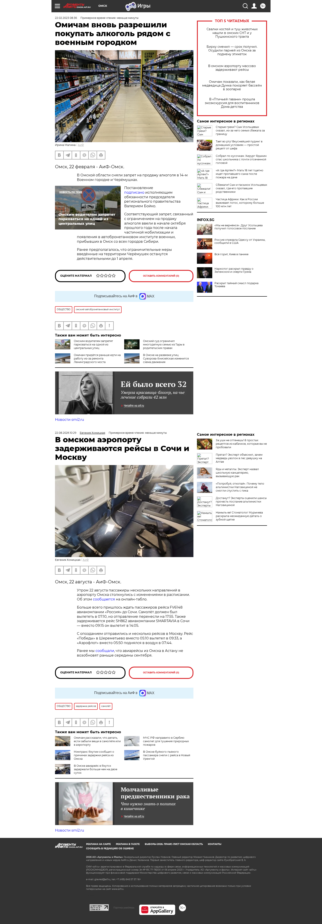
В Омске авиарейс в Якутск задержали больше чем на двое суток (95, 769)
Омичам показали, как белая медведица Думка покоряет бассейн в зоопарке (232, 85)
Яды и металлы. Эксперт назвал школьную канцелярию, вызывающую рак (237, 472)
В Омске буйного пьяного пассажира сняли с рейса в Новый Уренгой (166, 755)
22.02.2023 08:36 (66, 17)
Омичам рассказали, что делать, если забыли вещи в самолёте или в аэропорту (97, 741)
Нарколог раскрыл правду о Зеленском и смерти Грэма (233, 270)
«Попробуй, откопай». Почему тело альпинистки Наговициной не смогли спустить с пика (240, 487)
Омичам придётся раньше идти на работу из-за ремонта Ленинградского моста (97, 358)
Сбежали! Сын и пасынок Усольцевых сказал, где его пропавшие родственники (241, 188)
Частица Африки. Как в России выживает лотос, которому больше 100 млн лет (240, 203)
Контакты (214, 844)
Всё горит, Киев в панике (231, 254)
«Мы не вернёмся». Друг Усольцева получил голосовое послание (238, 227)
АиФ (81, 145)
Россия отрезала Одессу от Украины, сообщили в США (239, 241)
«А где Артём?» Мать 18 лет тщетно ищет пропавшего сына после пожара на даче (239, 174)
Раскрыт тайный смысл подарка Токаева (236, 285)
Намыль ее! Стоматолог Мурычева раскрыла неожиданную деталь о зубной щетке (239, 516)
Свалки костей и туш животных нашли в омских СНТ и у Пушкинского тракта (232, 33)
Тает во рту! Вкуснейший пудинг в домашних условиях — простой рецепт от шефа (239, 145)
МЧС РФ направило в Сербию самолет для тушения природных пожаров (166, 741)
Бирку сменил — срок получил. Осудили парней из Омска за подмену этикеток (232, 50)
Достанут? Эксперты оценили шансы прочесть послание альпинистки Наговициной (241, 501)
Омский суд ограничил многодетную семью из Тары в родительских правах (163, 344)
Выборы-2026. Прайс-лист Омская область (174, 844)
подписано (134, 192)
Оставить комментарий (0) (161, 275)
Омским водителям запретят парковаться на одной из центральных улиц (93, 344)
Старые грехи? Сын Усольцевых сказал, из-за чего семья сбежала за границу (240, 130)
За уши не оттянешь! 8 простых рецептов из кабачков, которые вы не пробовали (241, 444)
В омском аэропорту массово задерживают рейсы (232, 68)
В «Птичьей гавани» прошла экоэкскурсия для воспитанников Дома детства (232, 103)
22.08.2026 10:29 (65, 432)
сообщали (105, 651)
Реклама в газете (128, 844)
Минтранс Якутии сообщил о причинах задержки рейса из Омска (94, 755)
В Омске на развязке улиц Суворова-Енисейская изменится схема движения (166, 358)
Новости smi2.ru (69, 420)
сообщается (104, 599)
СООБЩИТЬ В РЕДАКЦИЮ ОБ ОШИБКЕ (110, 848)
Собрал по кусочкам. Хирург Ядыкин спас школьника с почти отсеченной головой (241, 159)
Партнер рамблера (123, 907)
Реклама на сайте (98, 844)
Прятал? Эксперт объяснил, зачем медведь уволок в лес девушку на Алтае (239, 458)
